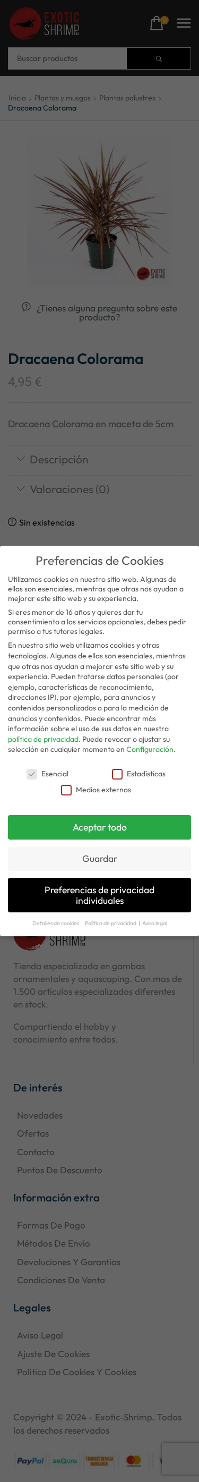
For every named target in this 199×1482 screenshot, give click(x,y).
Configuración (150, 749)
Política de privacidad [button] (111, 923)
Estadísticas (146, 773)
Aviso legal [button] (154, 923)
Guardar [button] (99, 858)
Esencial (54, 773)
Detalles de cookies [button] (56, 923)
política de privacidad (43, 739)
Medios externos (103, 789)
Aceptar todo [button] (100, 827)
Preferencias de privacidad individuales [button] (99, 895)
